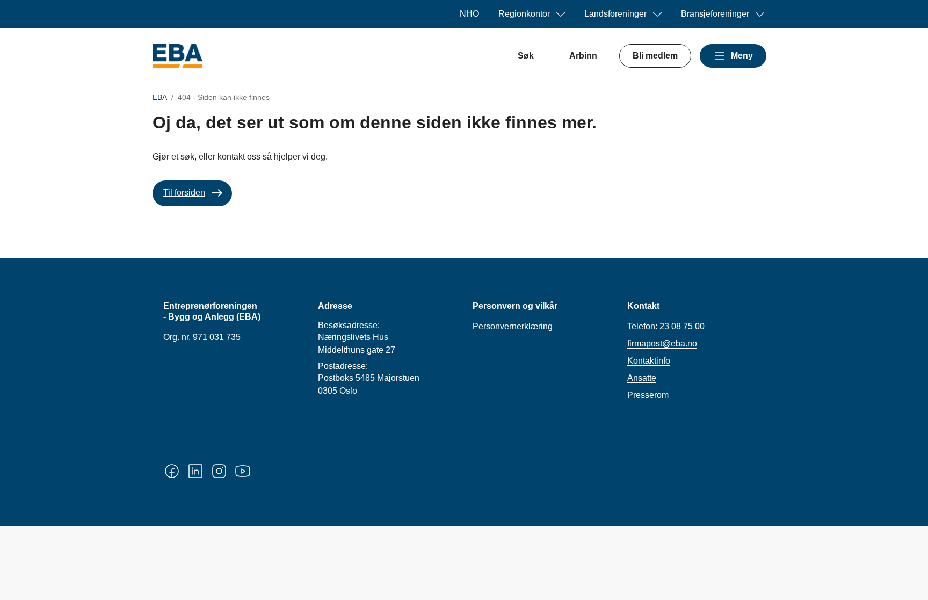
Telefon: (666, 326)
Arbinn (583, 55)
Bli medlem (655, 55)
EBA (160, 97)
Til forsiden (184, 192)
